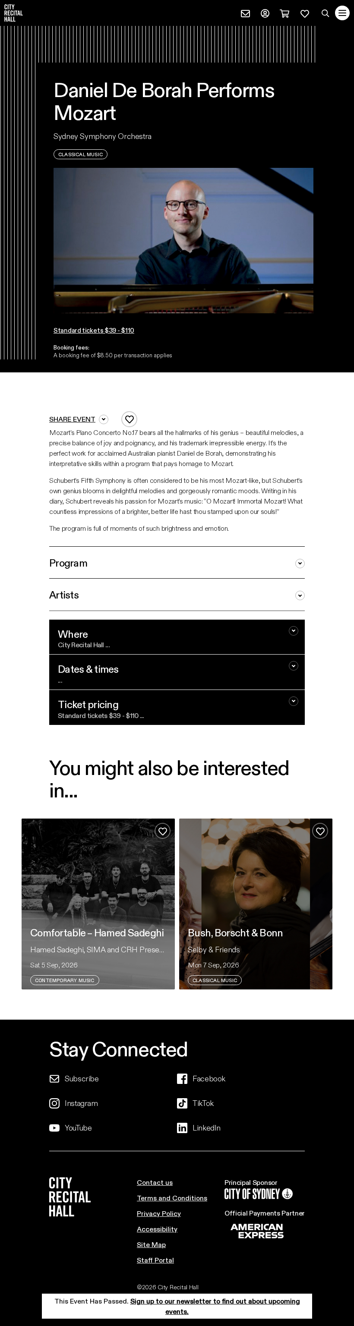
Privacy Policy (159, 1213)
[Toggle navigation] (342, 13)
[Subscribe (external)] (245, 12)
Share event (72, 419)
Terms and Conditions (172, 1198)
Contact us (155, 1182)
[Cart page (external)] (284, 12)
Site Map (151, 1244)
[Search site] (325, 13)
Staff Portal (155, 1260)
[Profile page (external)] (265, 12)
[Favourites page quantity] (305, 12)
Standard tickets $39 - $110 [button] (94, 330)
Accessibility (157, 1229)
